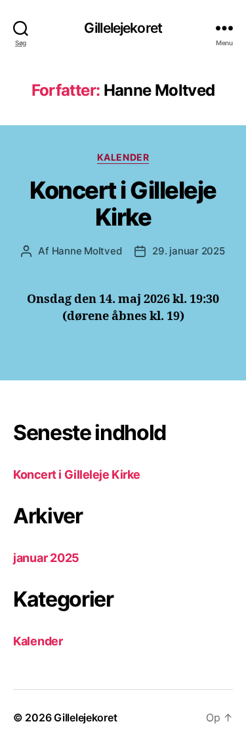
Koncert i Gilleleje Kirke (123, 204)
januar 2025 (46, 558)
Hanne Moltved (87, 251)
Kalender (123, 157)
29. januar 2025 (188, 251)
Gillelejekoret (123, 28)
